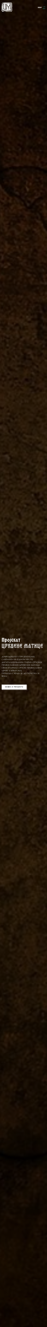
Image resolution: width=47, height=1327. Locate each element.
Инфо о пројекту (14, 687)
